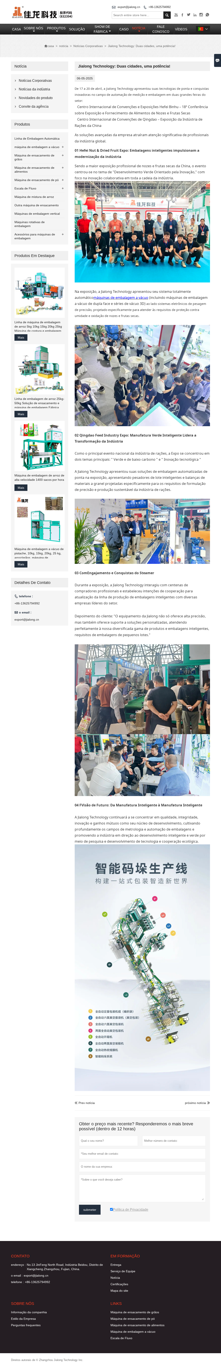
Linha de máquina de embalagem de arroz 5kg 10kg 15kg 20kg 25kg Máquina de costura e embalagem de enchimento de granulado (38, 326)
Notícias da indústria (34, 89)
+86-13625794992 (159, 7)
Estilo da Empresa (23, 1318)
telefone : (17, 1282)
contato (20, 1256)
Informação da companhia (29, 1312)
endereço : (18, 1264)
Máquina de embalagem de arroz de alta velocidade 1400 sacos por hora (39, 477)
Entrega (115, 1264)
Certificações (119, 1284)
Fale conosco (160, 29)
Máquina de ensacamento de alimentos (137, 1325)
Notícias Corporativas (88, 46)
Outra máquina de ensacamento (36, 205)
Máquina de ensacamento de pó (36, 180)
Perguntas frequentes (26, 1325)
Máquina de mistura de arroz (34, 197)
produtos (56, 28)
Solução (77, 29)
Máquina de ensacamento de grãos (134, 1312)
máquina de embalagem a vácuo (36, 147)
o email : (17, 1275)
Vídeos (181, 29)
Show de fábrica (102, 29)
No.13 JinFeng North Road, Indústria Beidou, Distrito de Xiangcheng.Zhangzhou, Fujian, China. (65, 1267)
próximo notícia (195, 1103)
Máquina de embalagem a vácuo (132, 1331)
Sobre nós (33, 28)
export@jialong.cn (129, 7)
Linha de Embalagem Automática (37, 138)
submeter (89, 1209)
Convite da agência (34, 106)
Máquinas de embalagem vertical (37, 213)
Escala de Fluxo (25, 188)
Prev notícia (85, 1103)
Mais (21, 337)
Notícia (115, 1277)
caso (124, 29)
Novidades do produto (36, 98)
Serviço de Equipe (122, 1271)
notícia (138, 28)
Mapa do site (119, 1290)
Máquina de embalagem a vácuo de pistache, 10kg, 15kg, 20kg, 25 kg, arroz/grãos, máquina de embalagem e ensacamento (39, 553)
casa (16, 29)
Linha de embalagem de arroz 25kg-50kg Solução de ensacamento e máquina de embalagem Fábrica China (39, 403)
